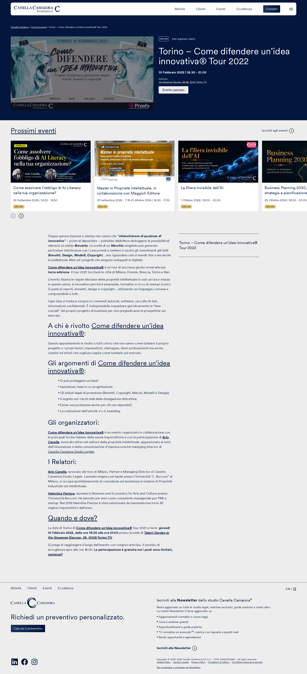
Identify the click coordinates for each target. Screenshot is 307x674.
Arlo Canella (57, 472)
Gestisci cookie (181, 662)
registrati (55, 554)
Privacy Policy (198, 662)
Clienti (200, 9)
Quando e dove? (72, 518)
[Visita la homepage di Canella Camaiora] (37, 9)
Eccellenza (244, 9)
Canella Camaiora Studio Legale (71, 451)
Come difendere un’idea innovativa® (106, 329)
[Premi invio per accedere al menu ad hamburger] (291, 9)
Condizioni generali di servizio (247, 662)
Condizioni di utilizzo (218, 662)
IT (294, 589)
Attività (179, 9)
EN (288, 589)
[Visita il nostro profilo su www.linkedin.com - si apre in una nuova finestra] (14, 662)
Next (21, 216)
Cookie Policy (163, 662)
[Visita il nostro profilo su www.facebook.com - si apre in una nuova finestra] (24, 662)
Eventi (220, 9)
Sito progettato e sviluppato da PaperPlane (179, 667)
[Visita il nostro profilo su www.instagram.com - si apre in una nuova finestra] (34, 662)
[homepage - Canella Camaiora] (33, 603)
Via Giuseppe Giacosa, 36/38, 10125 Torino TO (183, 82)
